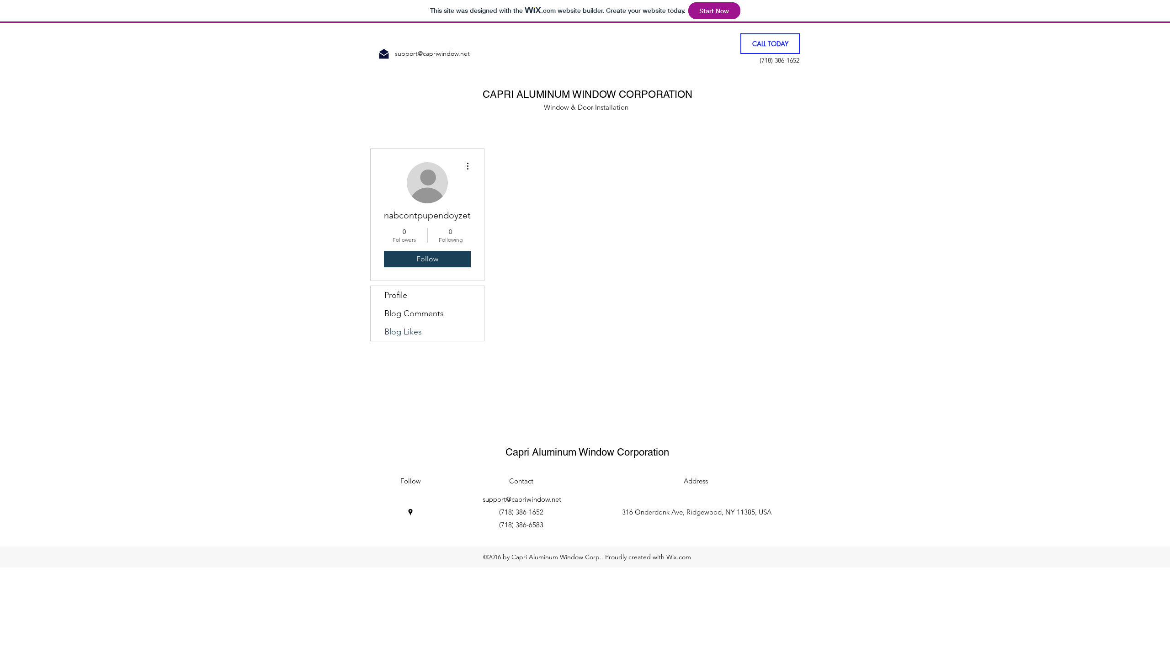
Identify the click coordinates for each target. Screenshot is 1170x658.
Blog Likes (403, 332)
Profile (395, 295)
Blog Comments (414, 313)
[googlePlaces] (410, 512)
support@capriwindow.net (432, 53)
